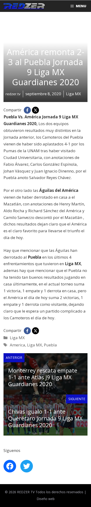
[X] (35, 110)
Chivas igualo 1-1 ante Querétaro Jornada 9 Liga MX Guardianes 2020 (45, 418)
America (17, 345)
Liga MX (17, 337)
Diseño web (46, 498)
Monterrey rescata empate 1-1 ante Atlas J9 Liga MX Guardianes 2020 (42, 377)
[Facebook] (27, 110)
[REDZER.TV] (23, 6)
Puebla (50, 345)
